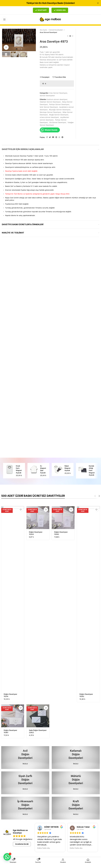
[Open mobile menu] (4, 19)
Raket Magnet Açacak (67, 468)
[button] (7, 857)
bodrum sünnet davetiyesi (57, 99)
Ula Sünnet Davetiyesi (57, 122)
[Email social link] (53, 137)
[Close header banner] (98, 3)
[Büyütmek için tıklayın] (6, 47)
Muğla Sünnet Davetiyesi (58, 115)
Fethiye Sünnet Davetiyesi (59, 104)
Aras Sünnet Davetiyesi (48, 32)
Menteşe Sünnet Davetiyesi (50, 112)
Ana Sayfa (43, 30)
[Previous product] (68, 36)
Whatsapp (42, 10)
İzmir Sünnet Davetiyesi (49, 107)
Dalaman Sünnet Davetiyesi (50, 102)
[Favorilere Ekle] (20, 509)
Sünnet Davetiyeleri (56, 30)
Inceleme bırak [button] (22, 844)
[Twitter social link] (49, 137)
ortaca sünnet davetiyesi (49, 117)
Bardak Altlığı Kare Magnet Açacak (92, 470)
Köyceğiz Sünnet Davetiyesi (59, 110)
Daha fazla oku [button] (43, 848)
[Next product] (72, 36)
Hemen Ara (61, 10)
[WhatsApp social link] (59, 137)
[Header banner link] (47, 3)
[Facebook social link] (47, 137)
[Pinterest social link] (56, 137)
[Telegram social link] (62, 137)
